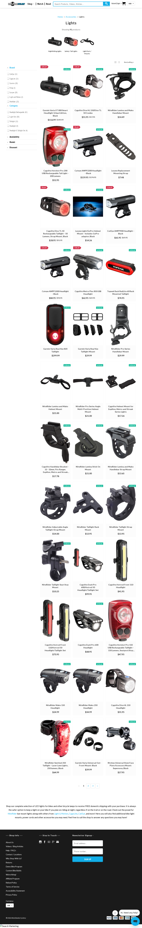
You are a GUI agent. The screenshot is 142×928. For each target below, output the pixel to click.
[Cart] (124, 4)
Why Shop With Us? (14, 858)
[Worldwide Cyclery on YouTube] (49, 842)
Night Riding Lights (55, 51)
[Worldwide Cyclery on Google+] (53, 842)
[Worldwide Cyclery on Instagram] (40, 842)
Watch (40, 3)
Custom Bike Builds (13, 870)
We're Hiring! (11, 875)
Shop (30, 3)
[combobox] (81, 4)
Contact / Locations (14, 854)
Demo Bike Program (14, 866)
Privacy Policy (11, 895)
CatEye (81, 813)
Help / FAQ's (11, 850)
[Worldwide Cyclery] (16, 4)
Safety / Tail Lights (71, 51)
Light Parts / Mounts (87, 52)
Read (48, 3)
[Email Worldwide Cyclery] (57, 842)
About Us (9, 842)
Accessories (71, 17)
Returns (9, 862)
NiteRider (12, 813)
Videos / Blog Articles (14, 846)
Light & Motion (61, 813)
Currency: (10, 901)
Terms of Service (12, 887)
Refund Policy (11, 883)
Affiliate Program (13, 879)
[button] (115, 62)
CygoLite (73, 813)
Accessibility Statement (15, 891)
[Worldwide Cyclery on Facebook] (44, 842)
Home (60, 17)
